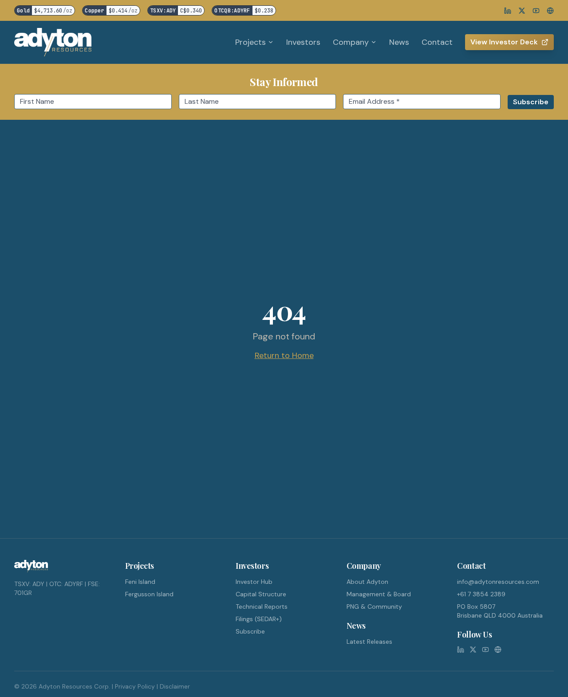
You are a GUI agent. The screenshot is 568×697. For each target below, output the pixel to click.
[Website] (550, 10)
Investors (303, 42)
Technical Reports (262, 606)
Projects (250, 42)
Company (351, 42)
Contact (437, 42)
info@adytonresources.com (498, 582)
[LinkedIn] (507, 10)
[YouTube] (536, 10)
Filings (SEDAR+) (259, 619)
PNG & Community (374, 606)
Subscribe (250, 631)
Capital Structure (261, 594)
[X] (521, 10)
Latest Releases (369, 642)
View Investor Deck (504, 42)
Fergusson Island (149, 594)
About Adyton (367, 582)
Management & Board (379, 594)
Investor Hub (254, 582)
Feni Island (140, 582)
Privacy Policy (135, 686)
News (399, 42)
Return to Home (284, 355)
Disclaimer (175, 686)
